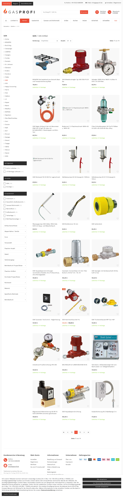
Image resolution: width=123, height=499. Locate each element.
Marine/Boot (11, 208)
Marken (13, 26)
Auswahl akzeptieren (101, 486)
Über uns (68, 459)
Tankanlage (11, 215)
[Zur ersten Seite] (63, 432)
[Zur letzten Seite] (88, 432)
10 (71, 432)
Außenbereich (11, 212)
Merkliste (33, 464)
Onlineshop (6, 3)
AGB (48, 469)
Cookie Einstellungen (10, 494)
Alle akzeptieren (102, 479)
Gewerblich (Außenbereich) (15, 202)
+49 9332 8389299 (77, 2)
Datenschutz (51, 464)
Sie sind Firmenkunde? (38, 467)
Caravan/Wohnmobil (14, 205)
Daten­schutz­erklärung (48, 490)
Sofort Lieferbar (13, 168)
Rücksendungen (52, 462)
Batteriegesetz (51, 472)
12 (80, 432)
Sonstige (10, 186)
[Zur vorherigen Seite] (67, 432)
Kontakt (68, 464)
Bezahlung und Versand (54, 459)
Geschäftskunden (26, 3)
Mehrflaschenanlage (13, 219)
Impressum (69, 462)
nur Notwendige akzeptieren (102, 483)
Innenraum (10, 198)
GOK (9, 183)
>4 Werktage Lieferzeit (15, 171)
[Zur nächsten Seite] (84, 432)
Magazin (15, 3)
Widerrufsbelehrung (53, 467)
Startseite (6, 26)
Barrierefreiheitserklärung (55, 474)
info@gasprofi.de (97, 2)
